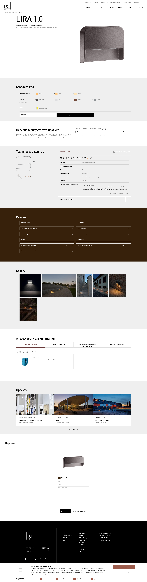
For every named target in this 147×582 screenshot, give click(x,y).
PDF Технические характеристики (29, 228)
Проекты (100, 8)
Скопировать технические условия (119, 193)
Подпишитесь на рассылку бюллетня (105, 532)
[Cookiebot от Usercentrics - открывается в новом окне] (20, 579)
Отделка (22, 99)
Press (64, 540)
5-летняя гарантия (105, 535)
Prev (70, 429)
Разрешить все (124, 567)
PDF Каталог (81, 222)
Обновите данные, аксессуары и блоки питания (75, 115)
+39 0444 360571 (46, 548)
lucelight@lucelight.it (46, 550)
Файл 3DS (23, 239)
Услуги (103, 2)
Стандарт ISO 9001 (104, 540)
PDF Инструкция (82, 228)
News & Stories (116, 8)
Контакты (136, 2)
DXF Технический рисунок (84, 234)
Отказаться (124, 577)
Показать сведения (103, 579)
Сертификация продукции (113, 2)
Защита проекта (104, 538)
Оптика (22, 107)
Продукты (87, 8)
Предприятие (87, 2)
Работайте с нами (83, 550)
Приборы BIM (81, 239)
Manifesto (96, 2)
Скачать (130, 8)
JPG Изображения (25, 222)
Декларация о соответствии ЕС (28, 251)
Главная (6, 12)
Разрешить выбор (124, 572)
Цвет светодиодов (25, 93)
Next (77, 429)
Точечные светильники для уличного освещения (29, 25)
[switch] (58, 579)
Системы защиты (127, 2)
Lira (16, 12)
